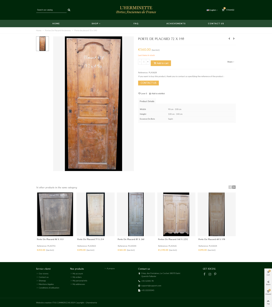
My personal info (80, 280)
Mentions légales (46, 284)
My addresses (79, 284)
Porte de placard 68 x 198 (211, 239)
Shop (95, 23)
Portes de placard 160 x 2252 (173, 239)
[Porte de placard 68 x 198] (217, 214)
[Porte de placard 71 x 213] (229, 38)
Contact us (216, 23)
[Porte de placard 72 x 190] (93, 169)
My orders (77, 277)
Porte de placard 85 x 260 (131, 239)
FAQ (136, 23)
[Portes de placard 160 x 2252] (176, 214)
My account (78, 273)
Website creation (44, 302)
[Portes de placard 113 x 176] (234, 38)
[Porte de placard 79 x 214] (95, 214)
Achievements (176, 23)
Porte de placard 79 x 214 (90, 239)
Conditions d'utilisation (49, 287)
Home (56, 23)
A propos (111, 268)
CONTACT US (148, 82)
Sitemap (42, 280)
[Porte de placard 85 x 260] (136, 214)
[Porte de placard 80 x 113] (55, 214)
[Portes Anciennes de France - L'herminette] (136, 10)
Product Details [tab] (147, 101)
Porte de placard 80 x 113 (50, 239)
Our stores (43, 273)
